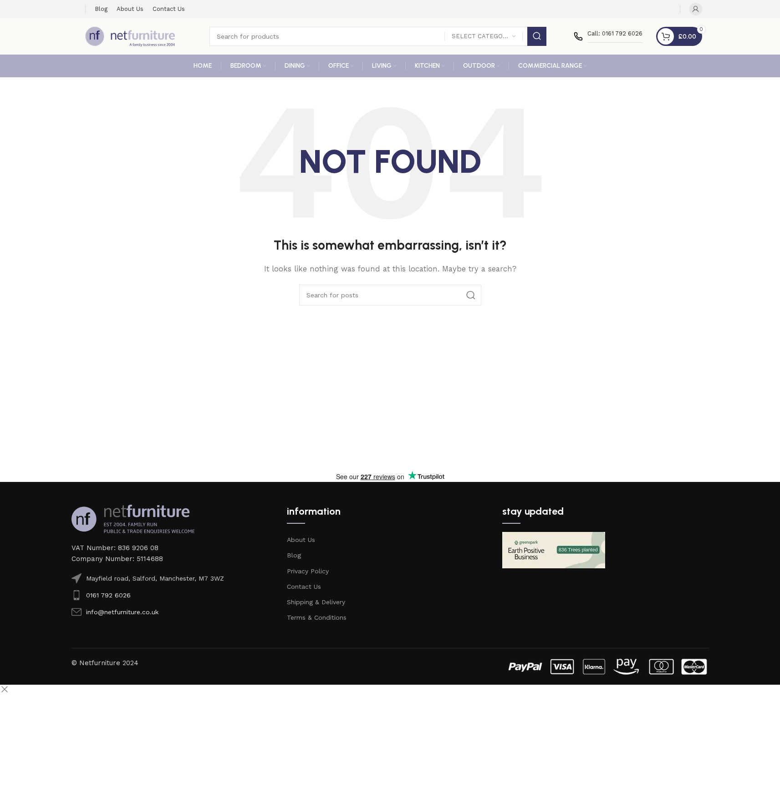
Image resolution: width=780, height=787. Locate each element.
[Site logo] (130, 36)
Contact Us (304, 586)
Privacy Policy (308, 571)
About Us (301, 539)
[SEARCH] (536, 36)
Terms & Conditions (317, 617)
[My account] (696, 9)
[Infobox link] (608, 36)
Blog (294, 555)
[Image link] (132, 518)
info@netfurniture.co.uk (122, 612)
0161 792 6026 (108, 595)
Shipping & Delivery (316, 602)
